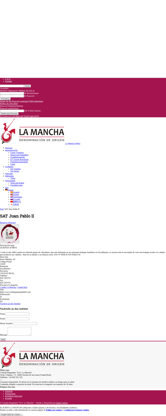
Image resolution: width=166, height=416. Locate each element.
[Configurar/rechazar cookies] (22, 415)
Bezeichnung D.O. (11, 150)
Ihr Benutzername (31, 93)
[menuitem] (9, 190)
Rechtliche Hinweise (13, 396)
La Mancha (9, 167)
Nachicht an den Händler (10, 304)
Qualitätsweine (16, 185)
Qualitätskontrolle (17, 157)
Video (12, 178)
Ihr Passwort (29, 96)
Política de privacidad (9, 104)
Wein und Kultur (17, 183)
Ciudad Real (22, 287)
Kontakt (8, 81)
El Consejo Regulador (19, 159)
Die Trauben (15, 169)
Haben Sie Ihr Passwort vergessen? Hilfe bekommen (21, 101)
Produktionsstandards (19, 162)
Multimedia (9, 176)
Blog (6, 188)
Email (2, 319)
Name (2, 314)
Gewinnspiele (10, 181)
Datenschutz (10, 394)
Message (3, 335)
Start (2, 209)
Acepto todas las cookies (10, 415)
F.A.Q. (8, 79)
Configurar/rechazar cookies (76, 410)
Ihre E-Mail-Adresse (32, 111)
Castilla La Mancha (8, 287)
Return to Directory (8, 222)
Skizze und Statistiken (19, 155)
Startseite (8, 148)
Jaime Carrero (62, 403)
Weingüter (9, 174)
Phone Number (6, 323)
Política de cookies (54, 410)
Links (12, 164)
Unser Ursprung (17, 152)
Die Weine (14, 171)
